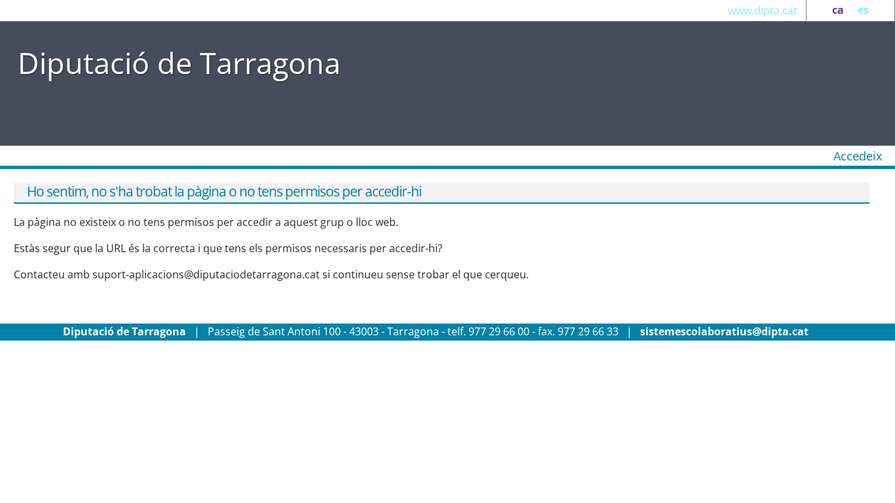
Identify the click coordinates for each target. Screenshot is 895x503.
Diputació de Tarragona (179, 63)
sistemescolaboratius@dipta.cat (724, 331)
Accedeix (857, 156)
